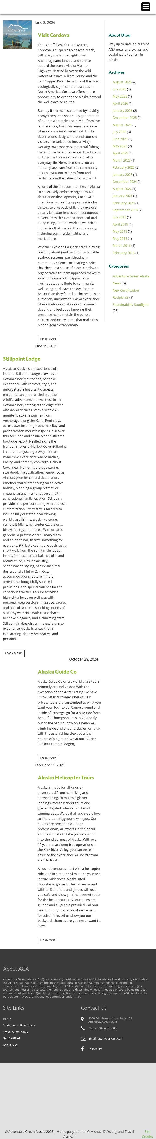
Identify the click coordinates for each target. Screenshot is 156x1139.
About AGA (10, 1045)
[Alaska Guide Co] (17, 666)
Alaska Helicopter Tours (66, 778)
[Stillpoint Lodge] (17, 347)
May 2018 (120, 231)
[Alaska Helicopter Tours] (17, 769)
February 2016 (124, 253)
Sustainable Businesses (19, 1025)
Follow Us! (95, 1049)
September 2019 (125, 210)
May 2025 (120, 146)
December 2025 (125, 117)
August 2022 (122, 189)
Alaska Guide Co (57, 672)
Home (7, 1019)
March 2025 (122, 160)
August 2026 (122, 82)
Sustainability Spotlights (131, 304)
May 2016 (120, 238)
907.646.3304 (107, 1028)
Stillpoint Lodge (21, 359)
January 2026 (122, 110)
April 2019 (120, 224)
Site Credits (147, 1134)
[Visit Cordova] (17, 34)
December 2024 (125, 181)
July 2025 (119, 132)
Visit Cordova (53, 35)
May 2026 (120, 96)
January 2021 (122, 196)
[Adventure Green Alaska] (26, 6)
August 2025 (122, 125)
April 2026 (120, 103)
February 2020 (124, 203)
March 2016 (122, 245)
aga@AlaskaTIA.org (110, 1038)
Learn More (48, 339)
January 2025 (122, 174)
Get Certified (11, 1038)
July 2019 (119, 217)
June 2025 (120, 139)
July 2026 (119, 89)
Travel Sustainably (15, 1032)
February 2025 (124, 167)
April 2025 (120, 153)
